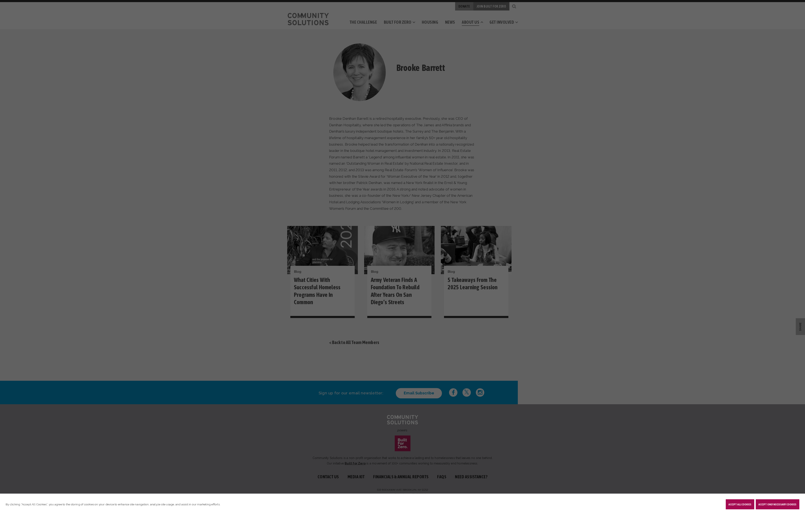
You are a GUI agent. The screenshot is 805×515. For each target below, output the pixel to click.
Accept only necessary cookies (777, 504)
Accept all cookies (739, 504)
